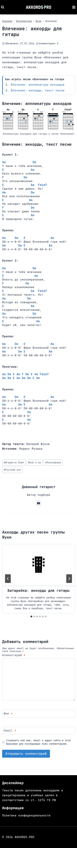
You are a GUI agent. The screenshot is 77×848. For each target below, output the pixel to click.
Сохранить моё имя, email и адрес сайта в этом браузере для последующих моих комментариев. (38, 742)
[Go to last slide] (8, 578)
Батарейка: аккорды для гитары (38, 590)
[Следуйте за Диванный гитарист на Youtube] (38, 503)
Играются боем (14, 462)
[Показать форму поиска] (3, 7)
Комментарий (13, 655)
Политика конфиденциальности (26, 815)
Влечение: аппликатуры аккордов (37, 85)
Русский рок (12, 469)
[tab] (31, 616)
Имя (8, 713)
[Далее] (69, 578)
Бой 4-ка (34, 462)
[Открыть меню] (73, 7)
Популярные (53, 462)
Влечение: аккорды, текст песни (37, 90)
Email (10, 730)
